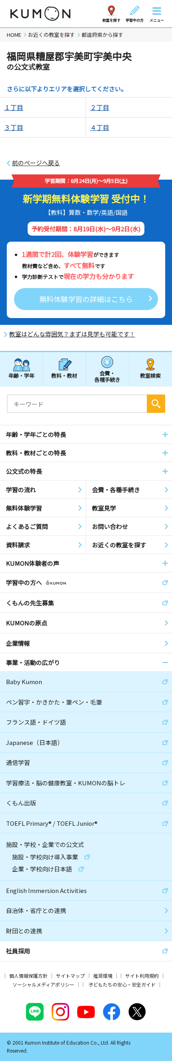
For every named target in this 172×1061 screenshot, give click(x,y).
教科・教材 (64, 375)
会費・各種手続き (107, 375)
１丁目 (13, 107)
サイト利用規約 (142, 975)
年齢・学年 (21, 375)
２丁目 (99, 107)
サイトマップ (70, 975)
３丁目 (13, 127)
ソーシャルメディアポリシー (43, 984)
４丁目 (99, 127)
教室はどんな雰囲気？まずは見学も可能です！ (72, 334)
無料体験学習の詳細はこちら (86, 299)
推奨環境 (102, 975)
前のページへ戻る (36, 163)
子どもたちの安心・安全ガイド (122, 984)
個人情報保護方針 (28, 975)
